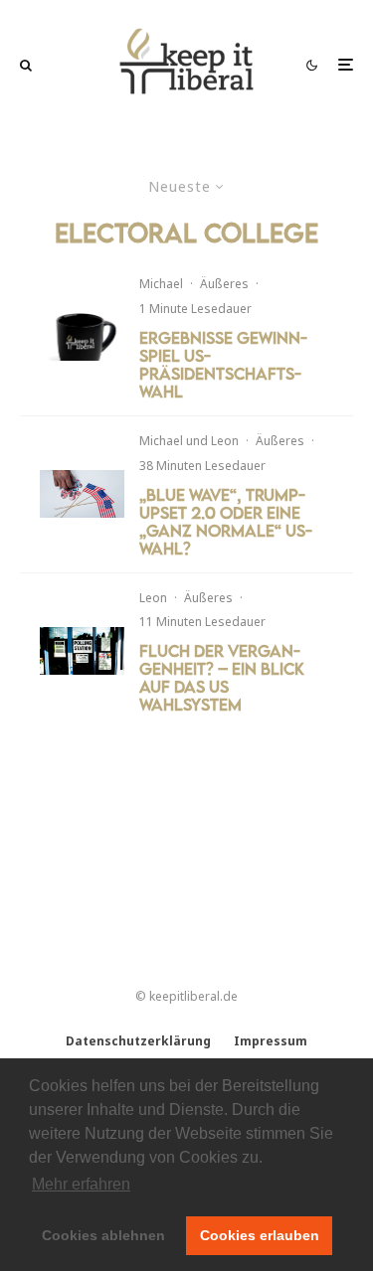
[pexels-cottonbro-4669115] (82, 494)
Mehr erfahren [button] (81, 1184)
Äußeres (224, 283)
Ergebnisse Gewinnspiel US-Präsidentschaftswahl (223, 364)
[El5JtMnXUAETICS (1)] (82, 337)
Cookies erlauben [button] (259, 1235)
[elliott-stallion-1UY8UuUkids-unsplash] (82, 651)
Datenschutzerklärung (138, 1041)
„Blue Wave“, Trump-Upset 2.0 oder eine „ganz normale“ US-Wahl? (225, 521)
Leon (225, 440)
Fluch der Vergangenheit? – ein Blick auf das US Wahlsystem (221, 678)
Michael (161, 283)
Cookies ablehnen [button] (103, 1235)
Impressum (270, 1041)
